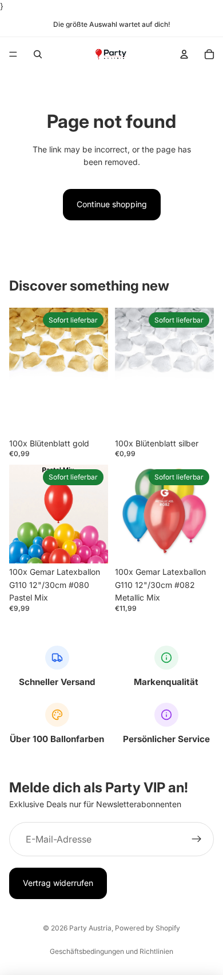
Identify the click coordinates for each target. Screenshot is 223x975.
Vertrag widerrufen (58, 883)
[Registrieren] (197, 840)
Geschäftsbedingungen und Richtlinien (111, 951)
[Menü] (13, 55)
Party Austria (90, 928)
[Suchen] (37, 54)
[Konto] (184, 54)
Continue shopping (112, 204)
